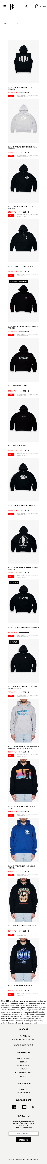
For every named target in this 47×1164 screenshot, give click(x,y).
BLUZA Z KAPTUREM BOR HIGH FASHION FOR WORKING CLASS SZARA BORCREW (23, 747)
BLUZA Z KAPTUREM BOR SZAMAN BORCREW (23, 627)
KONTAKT (23, 1076)
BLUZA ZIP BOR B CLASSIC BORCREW (20, 266)
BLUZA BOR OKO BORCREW (17, 445)
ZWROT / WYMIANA (23, 1058)
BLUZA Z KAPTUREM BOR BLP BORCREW (21, 505)
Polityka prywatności (23, 1072)
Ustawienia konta (23, 1093)
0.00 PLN (42, 6)
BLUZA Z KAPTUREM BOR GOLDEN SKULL (22, 926)
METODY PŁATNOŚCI (23, 1065)
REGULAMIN (23, 1069)
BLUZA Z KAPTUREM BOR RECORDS (20, 985)
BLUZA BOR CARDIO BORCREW (18, 386)
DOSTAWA (23, 1062)
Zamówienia (23, 1089)
